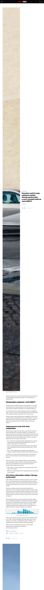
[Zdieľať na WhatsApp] (30, 208)
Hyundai (26, 515)
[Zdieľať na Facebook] (22, 208)
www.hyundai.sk (13, 531)
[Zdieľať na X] (26, 208)
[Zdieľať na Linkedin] (28, 208)
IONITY (22, 533)
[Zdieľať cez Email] (32, 208)
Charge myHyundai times (21, 515)
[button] (2, 1)
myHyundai (16, 533)
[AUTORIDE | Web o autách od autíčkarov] (22, 2)
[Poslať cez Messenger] (24, 208)
